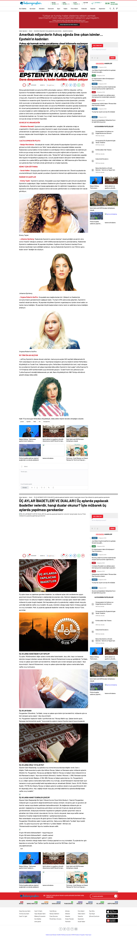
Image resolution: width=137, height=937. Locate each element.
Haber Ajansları (23, 31)
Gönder (25, 487)
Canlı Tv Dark (38, 911)
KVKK (73, 935)
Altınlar (67, 911)
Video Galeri (81, 913)
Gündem (41, 8)
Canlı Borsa (53, 911)
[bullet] (44, 487)
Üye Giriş (91, 911)
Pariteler (89, 902)
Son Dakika (22, 8)
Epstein (29, 421)
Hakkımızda (49, 935)
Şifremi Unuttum (94, 916)
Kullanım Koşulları (80, 935)
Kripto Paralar (113, 902)
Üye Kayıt (92, 913)
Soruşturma (46, 421)
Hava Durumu (56, 902)
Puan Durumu (68, 902)
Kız (39, 421)
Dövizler (67, 913)
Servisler (33, 8)
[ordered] (41, 487)
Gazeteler (102, 8)
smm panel (37, 921)
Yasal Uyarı (88, 935)
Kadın (65, 8)
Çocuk (22, 421)
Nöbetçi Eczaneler (40, 916)
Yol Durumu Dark (24, 913)
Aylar (21, 848)
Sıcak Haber (81, 921)
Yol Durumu (100, 902)
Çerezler (69, 935)
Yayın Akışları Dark (39, 913)
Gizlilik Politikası (61, 935)
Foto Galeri (74, 8)
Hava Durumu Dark (24, 911)
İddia (34, 421)
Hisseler (79, 902)
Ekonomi (51, 8)
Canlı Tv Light (23, 916)
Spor (58, 8)
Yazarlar (92, 8)
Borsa (21, 902)
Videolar (84, 8)
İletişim (55, 935)
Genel (30, 31)
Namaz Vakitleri (32, 902)
